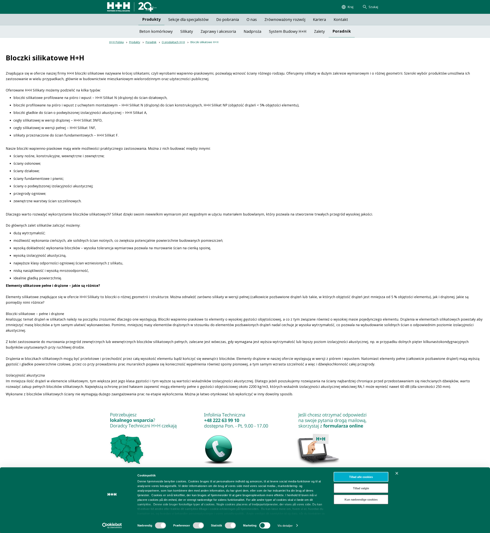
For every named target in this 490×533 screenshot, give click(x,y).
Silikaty (186, 31)
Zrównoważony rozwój (285, 19)
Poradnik (341, 31)
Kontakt (341, 19)
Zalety (319, 31)
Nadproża (252, 31)
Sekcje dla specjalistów (188, 19)
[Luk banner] (396, 473)
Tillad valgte (361, 488)
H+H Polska (116, 42)
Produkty (151, 19)
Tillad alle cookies (361, 477)
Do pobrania (227, 19)
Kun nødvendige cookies (361, 499)
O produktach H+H (173, 42)
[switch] (198, 526)
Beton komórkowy (156, 31)
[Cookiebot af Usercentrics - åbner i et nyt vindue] (112, 525)
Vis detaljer (285, 525)
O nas (252, 19)
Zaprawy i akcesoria (218, 31)
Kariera (319, 19)
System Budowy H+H (287, 31)
